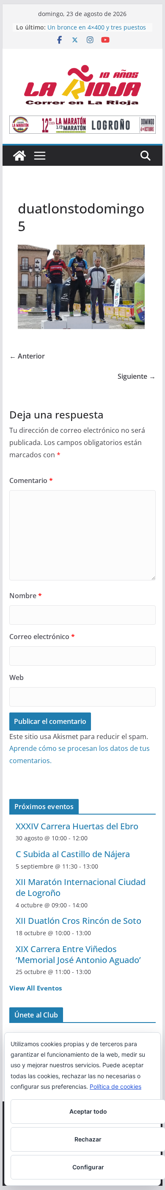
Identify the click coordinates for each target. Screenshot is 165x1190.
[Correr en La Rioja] (19, 156)
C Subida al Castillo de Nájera (73, 854)
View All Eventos (35, 988)
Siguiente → (137, 376)
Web (16, 677)
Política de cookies (115, 1086)
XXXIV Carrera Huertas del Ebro (77, 826)
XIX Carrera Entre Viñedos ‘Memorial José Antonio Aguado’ (78, 954)
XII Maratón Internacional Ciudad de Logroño (81, 887)
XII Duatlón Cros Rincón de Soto (78, 920)
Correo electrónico (42, 636)
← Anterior (27, 356)
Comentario (31, 480)
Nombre (25, 595)
